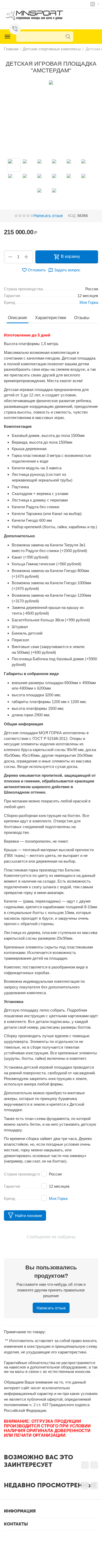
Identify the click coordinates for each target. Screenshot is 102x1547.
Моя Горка (58, 1198)
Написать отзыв (48, 216)
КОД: (72, 216)
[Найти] (68, 36)
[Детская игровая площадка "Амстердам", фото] (51, 82)
